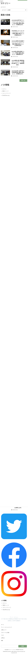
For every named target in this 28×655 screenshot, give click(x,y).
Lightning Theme (16, 651)
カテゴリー (3, 7)
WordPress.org (6, 609)
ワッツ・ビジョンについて (6, 627)
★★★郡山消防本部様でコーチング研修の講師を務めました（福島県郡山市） (18, 53)
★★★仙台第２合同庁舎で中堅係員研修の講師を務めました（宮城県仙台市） (18, 72)
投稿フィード (6, 605)
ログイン (5, 603)
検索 (2, 640)
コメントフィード (7, 607)
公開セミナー (3, 629)
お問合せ (3, 637)
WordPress (10, 651)
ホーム (2, 624)
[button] (23, 80)
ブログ (2, 635)
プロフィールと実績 (5, 632)
